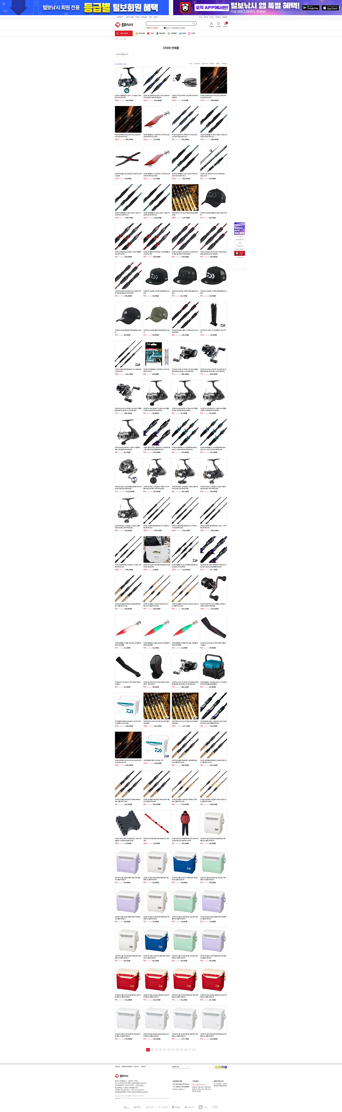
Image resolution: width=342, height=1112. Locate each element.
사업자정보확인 (139, 1085)
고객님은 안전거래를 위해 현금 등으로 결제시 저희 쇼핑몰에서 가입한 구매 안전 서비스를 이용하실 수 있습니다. (145, 1098)
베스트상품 (141, 33)
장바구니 (212, 17)
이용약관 (117, 1066)
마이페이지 (218, 17)
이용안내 (136, 1066)
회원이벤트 (162, 33)
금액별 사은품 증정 (239, 249)
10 (185, 1049)
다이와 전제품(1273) (122, 54)
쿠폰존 (239, 242)
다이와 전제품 (122, 39)
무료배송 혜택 (240, 246)
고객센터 (142, 1066)
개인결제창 (224, 17)
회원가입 (206, 17)
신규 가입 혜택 (239, 236)
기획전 (152, 33)
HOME (116, 39)
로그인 (200, 17)
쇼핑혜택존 (173, 33)
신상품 (193, 33)
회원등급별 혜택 (239, 239)
